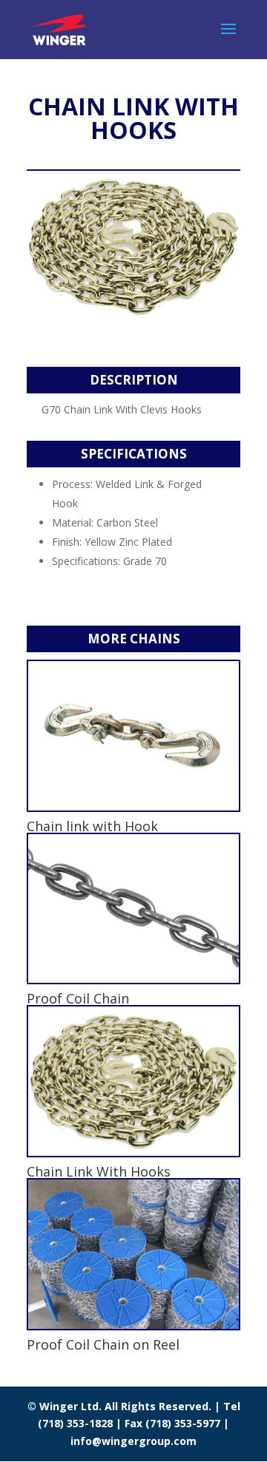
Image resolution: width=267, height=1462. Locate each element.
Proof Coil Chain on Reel (103, 1344)
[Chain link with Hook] (133, 736)
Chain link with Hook (92, 826)
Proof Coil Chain (78, 998)
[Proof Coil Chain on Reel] (133, 1254)
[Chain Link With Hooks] (133, 1081)
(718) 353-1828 (77, 1423)
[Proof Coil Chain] (133, 909)
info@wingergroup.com (133, 1441)
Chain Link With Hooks (99, 1171)
